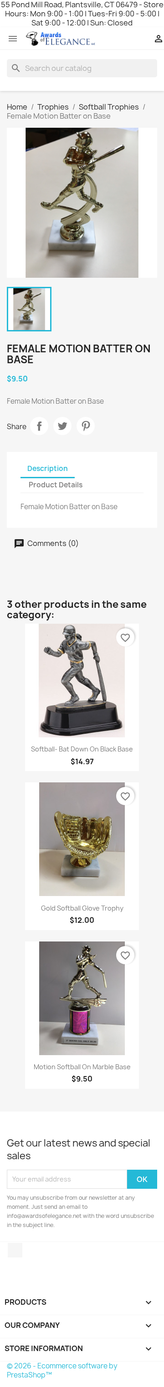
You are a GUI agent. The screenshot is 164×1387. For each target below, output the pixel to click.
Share (39, 426)
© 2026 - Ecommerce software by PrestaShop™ (62, 1370)
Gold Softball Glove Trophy (82, 908)
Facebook (15, 1250)
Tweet (62, 426)
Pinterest (86, 426)
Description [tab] (47, 468)
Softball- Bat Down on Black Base (82, 749)
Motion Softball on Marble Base (82, 1066)
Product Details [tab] (55, 485)
